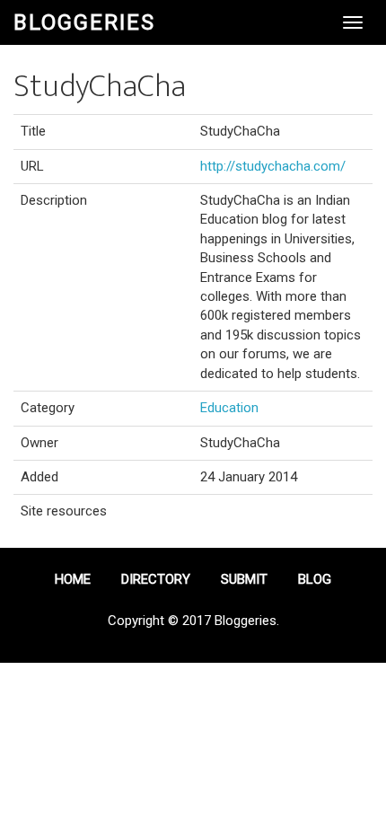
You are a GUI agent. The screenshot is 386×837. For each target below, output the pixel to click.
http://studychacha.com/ (273, 166)
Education (229, 408)
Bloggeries (84, 22)
